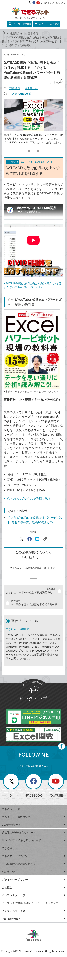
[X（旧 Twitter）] (30, 2)
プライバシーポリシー (15, 879)
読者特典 (33, 33)
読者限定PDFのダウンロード (19, 832)
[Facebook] (33, 2)
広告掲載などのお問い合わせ (19, 863)
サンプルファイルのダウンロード (21, 840)
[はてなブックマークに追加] (37, 539)
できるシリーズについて (16, 816)
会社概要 (7, 887)
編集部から (16, 33)
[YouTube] (38, 2)
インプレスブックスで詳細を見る (28, 498)
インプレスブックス (13, 910)
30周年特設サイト (12, 824)
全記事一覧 (8, 871)
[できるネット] (3, 33)
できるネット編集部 (17, 629)
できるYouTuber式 (20, 93)
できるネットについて (54, 2)
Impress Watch (11, 918)
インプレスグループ (13, 895)
